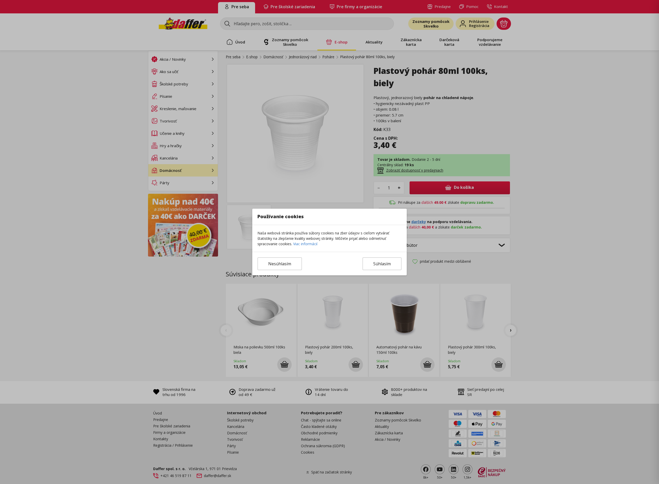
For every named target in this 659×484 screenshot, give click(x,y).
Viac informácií (305, 243)
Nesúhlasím (279, 264)
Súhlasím (382, 264)
